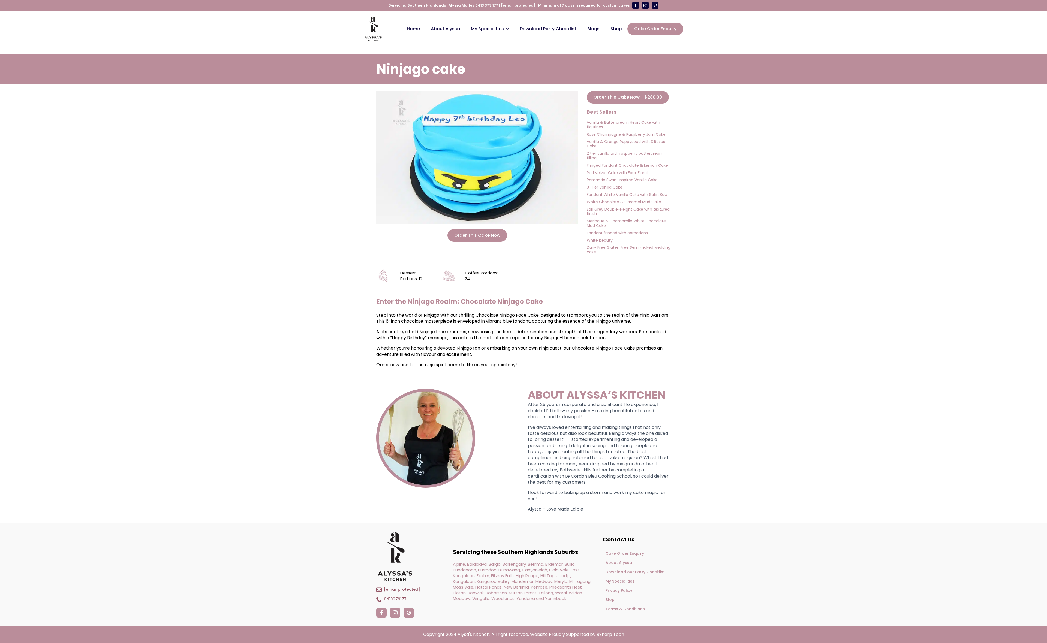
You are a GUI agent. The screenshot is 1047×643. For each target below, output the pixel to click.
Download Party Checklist (548, 29)
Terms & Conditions (625, 609)
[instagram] (395, 613)
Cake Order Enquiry (625, 553)
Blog (610, 599)
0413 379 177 (486, 5)
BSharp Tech (610, 634)
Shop (616, 29)
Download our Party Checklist (635, 572)
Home (413, 29)
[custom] (645, 5)
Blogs (593, 29)
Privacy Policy (619, 590)
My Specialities (487, 29)
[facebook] (381, 613)
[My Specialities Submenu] (509, 29)
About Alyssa (445, 29)
